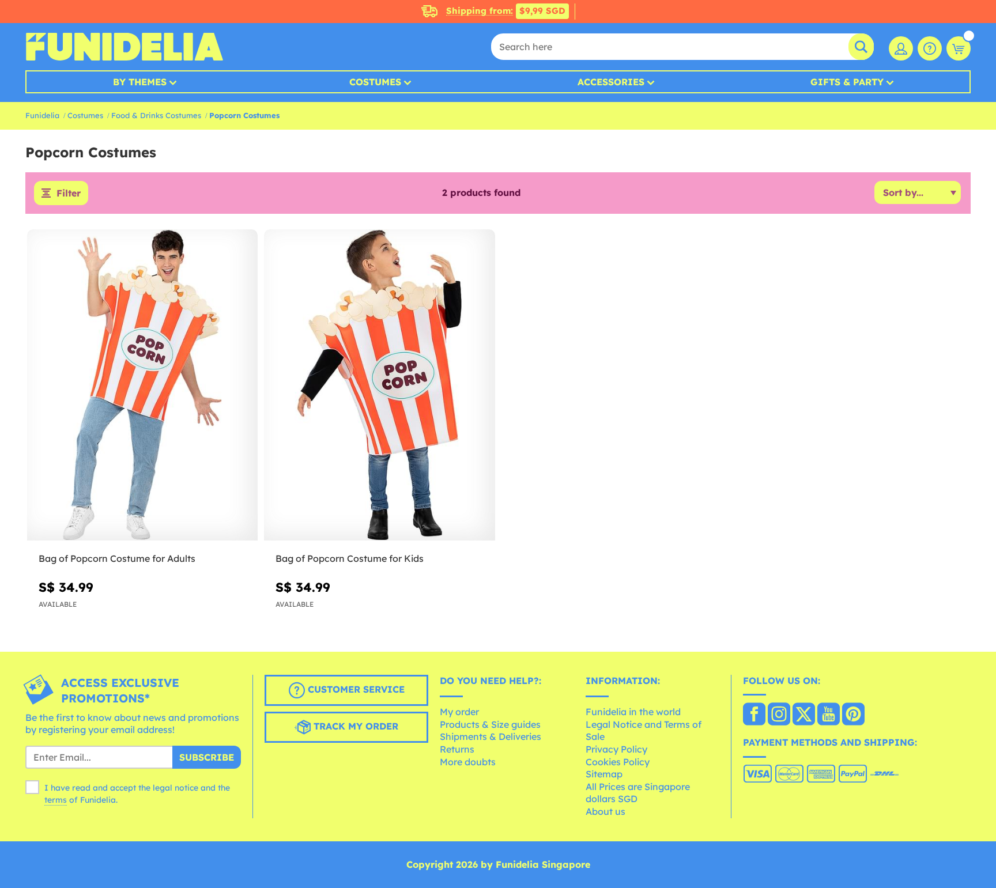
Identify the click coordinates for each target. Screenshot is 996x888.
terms (55, 800)
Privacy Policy (616, 749)
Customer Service (355, 689)
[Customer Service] (930, 48)
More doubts (468, 762)
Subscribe (206, 757)
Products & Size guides (490, 724)
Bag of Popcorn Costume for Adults (117, 558)
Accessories (611, 81)
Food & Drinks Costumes (156, 115)
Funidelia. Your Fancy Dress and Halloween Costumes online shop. (124, 47)
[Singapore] (754, 715)
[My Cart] (958, 48)
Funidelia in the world (633, 711)
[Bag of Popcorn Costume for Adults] (142, 385)
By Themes (140, 81)
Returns (457, 749)
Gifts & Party (847, 81)
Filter (68, 193)
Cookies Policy (618, 762)
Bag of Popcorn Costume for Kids (350, 558)
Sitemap (604, 774)
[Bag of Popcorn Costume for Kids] (379, 385)
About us (605, 811)
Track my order (354, 726)
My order (459, 711)
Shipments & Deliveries (490, 736)
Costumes (375, 81)
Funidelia (42, 115)
